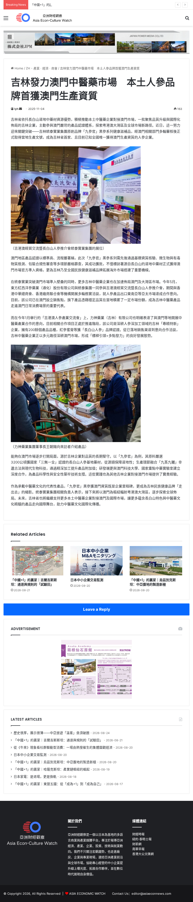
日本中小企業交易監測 (86, 580)
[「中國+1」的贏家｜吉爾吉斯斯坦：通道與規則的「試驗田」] (37, 561)
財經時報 (138, 834)
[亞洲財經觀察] (43, 18)
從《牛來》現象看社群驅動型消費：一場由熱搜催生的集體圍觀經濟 (63, 747)
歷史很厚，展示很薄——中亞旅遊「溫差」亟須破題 (51, 733)
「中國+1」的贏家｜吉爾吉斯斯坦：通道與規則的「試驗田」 (34, 582)
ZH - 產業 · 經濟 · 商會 (41, 68)
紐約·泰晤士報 (142, 839)
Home (18, 68)
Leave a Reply (96, 609)
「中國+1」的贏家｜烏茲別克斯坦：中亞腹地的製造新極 (69, 5)
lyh (16, 109)
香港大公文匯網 (143, 854)
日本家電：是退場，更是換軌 (35, 776)
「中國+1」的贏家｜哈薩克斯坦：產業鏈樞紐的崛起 (52, 769)
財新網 (136, 844)
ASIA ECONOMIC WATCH (87, 893)
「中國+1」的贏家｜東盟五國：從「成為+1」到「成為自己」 (58, 784)
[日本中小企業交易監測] (96, 561)
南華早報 (138, 849)
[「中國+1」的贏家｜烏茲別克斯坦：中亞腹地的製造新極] (156, 561)
